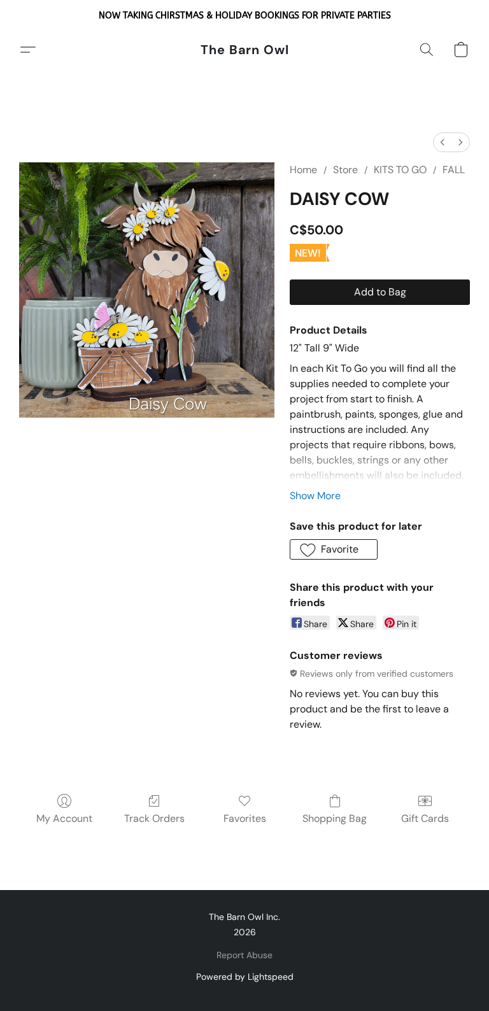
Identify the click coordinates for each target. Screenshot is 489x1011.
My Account (64, 818)
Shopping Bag (334, 818)
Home (303, 169)
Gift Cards (425, 818)
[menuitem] (442, 142)
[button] (245, 49)
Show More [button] (315, 495)
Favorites (244, 818)
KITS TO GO (400, 169)
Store (345, 169)
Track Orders (154, 818)
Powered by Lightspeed (245, 976)
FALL (454, 169)
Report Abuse (244, 955)
